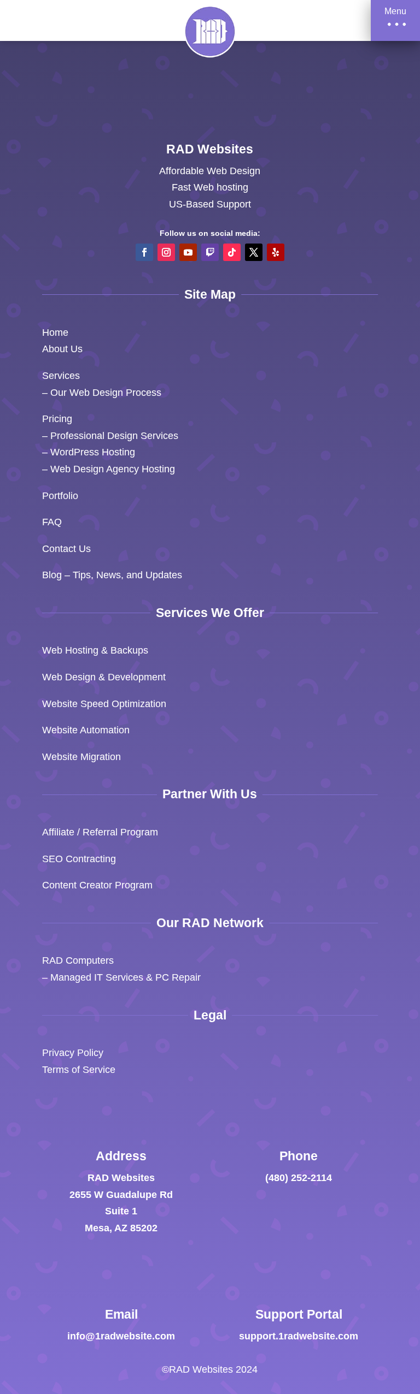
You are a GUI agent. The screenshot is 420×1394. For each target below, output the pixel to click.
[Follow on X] (253, 252)
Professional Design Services (114, 435)
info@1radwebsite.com (121, 1336)
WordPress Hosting (92, 452)
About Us (62, 348)
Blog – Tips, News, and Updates (112, 575)
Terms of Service (78, 1069)
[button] (395, 20)
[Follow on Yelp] (275, 252)
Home (55, 332)
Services (61, 375)
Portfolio (60, 495)
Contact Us (66, 548)
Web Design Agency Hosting (112, 469)
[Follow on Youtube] (188, 252)
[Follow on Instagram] (166, 252)
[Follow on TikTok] (232, 252)
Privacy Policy (72, 1052)
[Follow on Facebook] (144, 252)
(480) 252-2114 (298, 1177)
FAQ (52, 522)
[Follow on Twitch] (210, 252)
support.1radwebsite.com (298, 1336)
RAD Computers (78, 960)
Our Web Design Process (105, 392)
